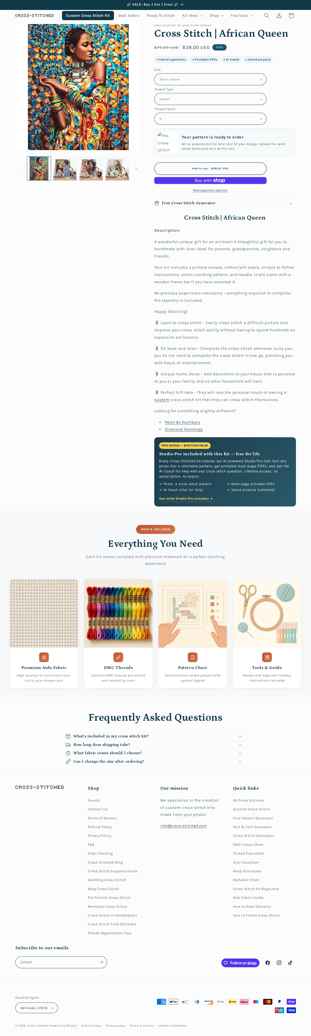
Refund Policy (100, 827)
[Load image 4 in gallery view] (117, 168)
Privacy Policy (100, 836)
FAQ (91, 845)
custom (162, 399)
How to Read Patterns (252, 907)
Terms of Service (102, 818)
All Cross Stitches (248, 800)
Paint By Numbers (182, 422)
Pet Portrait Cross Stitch (109, 898)
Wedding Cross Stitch (107, 880)
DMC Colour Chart (248, 845)
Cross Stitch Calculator (253, 836)
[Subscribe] (101, 962)
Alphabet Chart (246, 880)
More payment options (210, 190)
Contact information (172, 1025)
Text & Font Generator (252, 827)
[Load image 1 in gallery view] (39, 168)
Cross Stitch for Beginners (256, 889)
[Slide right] (136, 168)
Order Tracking (100, 853)
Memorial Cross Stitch (107, 907)
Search (94, 800)
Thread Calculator (248, 853)
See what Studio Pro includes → (186, 498)
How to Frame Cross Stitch (256, 915)
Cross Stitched (37, 1025)
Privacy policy (115, 1025)
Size (157, 69)
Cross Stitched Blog (105, 862)
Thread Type (163, 89)
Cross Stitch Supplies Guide (113, 871)
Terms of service (141, 1025)
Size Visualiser (246, 862)
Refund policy (91, 1025)
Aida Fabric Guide (248, 898)
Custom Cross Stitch (251, 809)
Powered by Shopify (63, 1025)
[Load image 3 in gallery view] (91, 168)
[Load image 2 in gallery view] (65, 168)
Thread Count (164, 109)
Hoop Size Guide (247, 871)
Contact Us (97, 809)
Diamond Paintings (184, 429)
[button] (192, 15)
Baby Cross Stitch (103, 889)
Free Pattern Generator (253, 818)
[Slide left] (20, 168)
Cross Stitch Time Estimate (112, 924)
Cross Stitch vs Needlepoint (112, 915)
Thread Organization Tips (109, 933)
